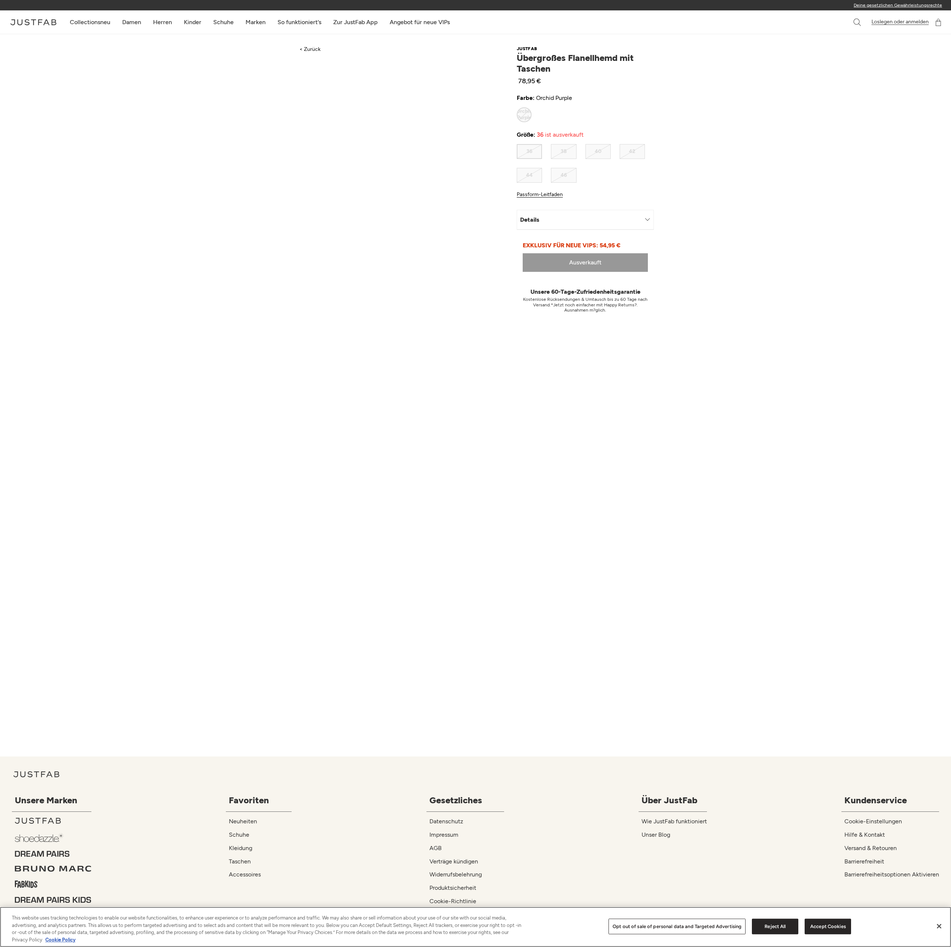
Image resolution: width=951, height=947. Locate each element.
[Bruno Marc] (53, 869)
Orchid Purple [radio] (524, 114)
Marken (256, 22)
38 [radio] (564, 151)
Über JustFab (669, 800)
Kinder (192, 22)
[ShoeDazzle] (53, 837)
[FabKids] (53, 884)
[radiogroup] (581, 114)
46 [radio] (564, 175)
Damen (131, 22)
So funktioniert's (299, 22)
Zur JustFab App (355, 22)
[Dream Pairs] (53, 854)
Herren (162, 22)
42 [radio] (632, 151)
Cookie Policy (60, 939)
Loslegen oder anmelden (900, 22)
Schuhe (223, 22)
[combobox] (849, 22)
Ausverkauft (585, 262)
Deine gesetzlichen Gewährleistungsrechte (898, 5)
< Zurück (310, 49)
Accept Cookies (828, 926)
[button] (857, 22)
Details (529, 219)
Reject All (775, 926)
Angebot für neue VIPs (420, 22)
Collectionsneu (90, 22)
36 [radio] (529, 151)
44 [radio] (529, 175)
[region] (475, 927)
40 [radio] (598, 151)
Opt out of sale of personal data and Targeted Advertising (677, 926)
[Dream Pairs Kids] (53, 900)
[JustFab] (53, 821)
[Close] (939, 926)
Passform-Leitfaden (540, 195)
